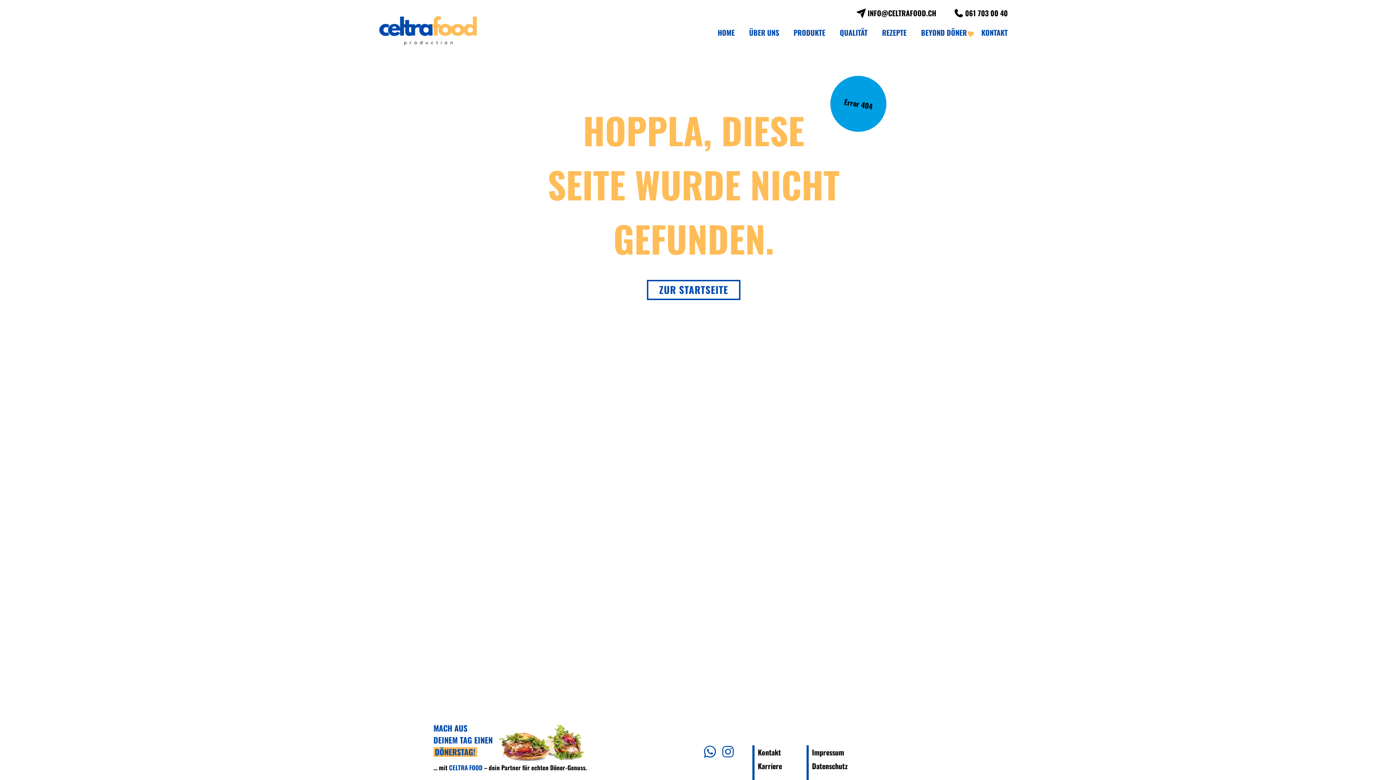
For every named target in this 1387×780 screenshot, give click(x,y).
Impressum (828, 752)
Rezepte (894, 32)
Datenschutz (830, 765)
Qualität (854, 32)
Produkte (809, 32)
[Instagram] (728, 751)
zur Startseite (693, 289)
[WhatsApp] (710, 751)
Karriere (770, 765)
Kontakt (994, 32)
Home (726, 32)
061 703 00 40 (986, 13)
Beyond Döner (944, 32)
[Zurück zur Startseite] (428, 30)
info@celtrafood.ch (902, 13)
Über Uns (764, 32)
